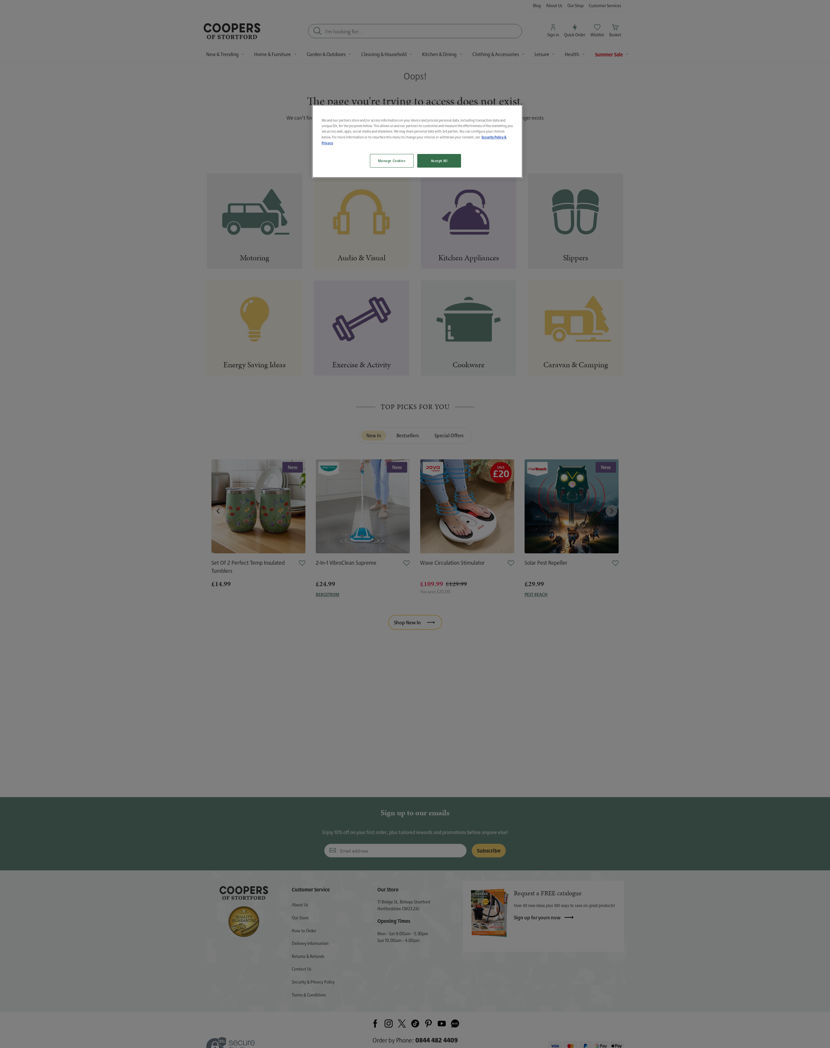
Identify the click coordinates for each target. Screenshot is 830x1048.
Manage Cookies (392, 161)
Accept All (439, 161)
